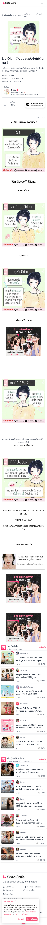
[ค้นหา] (42, 3)
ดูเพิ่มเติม (42, 647)
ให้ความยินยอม (32, 919)
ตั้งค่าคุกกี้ (21, 919)
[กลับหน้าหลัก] (10, 3)
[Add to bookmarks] (5, 103)
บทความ (18, 15)
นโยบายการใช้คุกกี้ (22, 914)
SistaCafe (8, 15)
